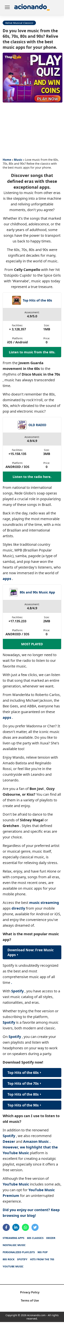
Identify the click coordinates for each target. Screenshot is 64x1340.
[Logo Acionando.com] (32, 7)
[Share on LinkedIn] (15, 1227)
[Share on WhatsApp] (25, 1227)
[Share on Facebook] (6, 1227)
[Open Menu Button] (7, 7)
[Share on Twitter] (35, 1227)
